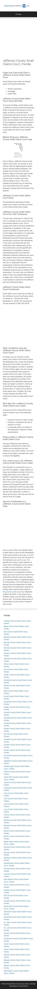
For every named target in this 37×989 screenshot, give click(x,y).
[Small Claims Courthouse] (18, 6)
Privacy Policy (23, 986)
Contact (33, 984)
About (27, 984)
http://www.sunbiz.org (11, 592)
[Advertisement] (18, 38)
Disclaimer (13, 986)
